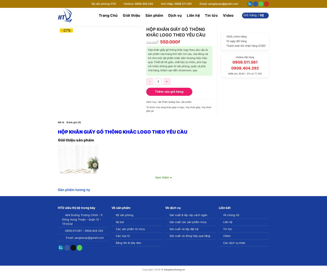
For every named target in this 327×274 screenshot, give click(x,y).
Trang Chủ (108, 15)
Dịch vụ (175, 15)
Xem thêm (162, 177)
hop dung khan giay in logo (170, 107)
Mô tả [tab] (61, 122)
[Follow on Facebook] (255, 3)
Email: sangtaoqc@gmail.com (219, 3)
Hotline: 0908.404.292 (139, 3)
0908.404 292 (94, 230)
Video (228, 15)
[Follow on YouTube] (266, 3)
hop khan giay (192, 107)
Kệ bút (120, 222)
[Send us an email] (73, 248)
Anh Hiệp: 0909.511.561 (176, 3)
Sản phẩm (154, 15)
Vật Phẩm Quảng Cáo (169, 102)
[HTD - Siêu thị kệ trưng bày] (75, 15)
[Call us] (261, 3)
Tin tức (211, 15)
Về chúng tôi (231, 215)
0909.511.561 (73, 230)
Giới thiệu (131, 15)
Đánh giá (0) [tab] (74, 122)
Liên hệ (193, 15)
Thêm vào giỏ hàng (169, 91)
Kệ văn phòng (124, 215)
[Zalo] (250, 3)
